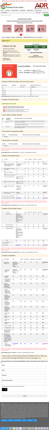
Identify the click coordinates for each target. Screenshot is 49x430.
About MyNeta (45, 12)
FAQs (35, 420)
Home (2, 10)
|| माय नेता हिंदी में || (4, 12)
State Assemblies (14, 10)
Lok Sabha (7, 10)
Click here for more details (36, 52)
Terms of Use (30, 420)
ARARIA (13, 37)
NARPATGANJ (19, 37)
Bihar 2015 (8, 37)
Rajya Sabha (22, 10)
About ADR (38, 12)
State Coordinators (18, 420)
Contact (24, 420)
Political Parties (30, 10)
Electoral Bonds (38, 10)
